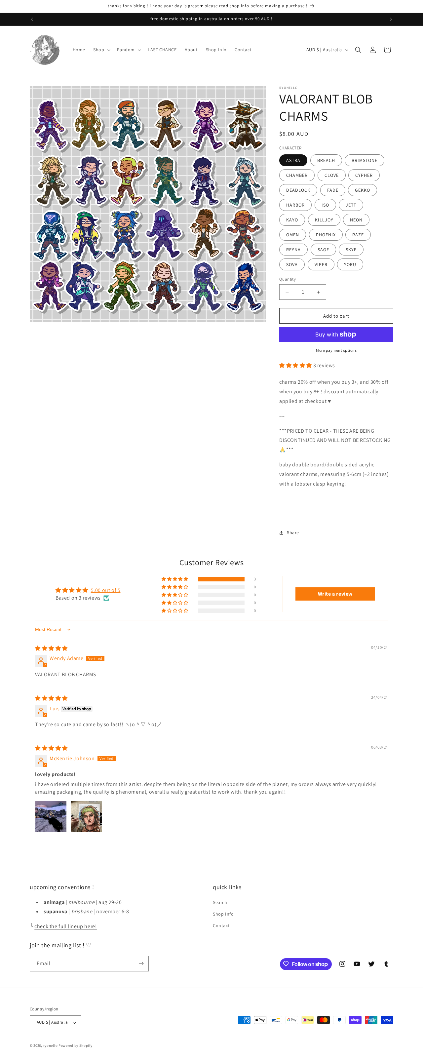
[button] (101, 50)
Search (220, 902)
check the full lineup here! (65, 926)
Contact (221, 925)
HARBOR (295, 205)
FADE (332, 190)
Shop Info (223, 914)
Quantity (287, 279)
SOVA (292, 264)
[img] (51, 648)
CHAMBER (297, 175)
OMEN (292, 235)
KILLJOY (324, 220)
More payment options (336, 350)
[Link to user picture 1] (51, 817)
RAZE (358, 235)
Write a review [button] (335, 593)
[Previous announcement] (32, 19)
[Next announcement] (391, 19)
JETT (351, 205)
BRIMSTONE (364, 160)
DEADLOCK (298, 190)
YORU (350, 264)
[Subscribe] (141, 963)
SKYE (351, 250)
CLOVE (332, 175)
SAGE (323, 250)
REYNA (293, 250)
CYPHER (364, 175)
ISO (325, 205)
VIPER (321, 264)
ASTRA (293, 160)
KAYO (292, 220)
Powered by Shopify (75, 1045)
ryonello (50, 1045)
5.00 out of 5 (106, 590)
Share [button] (293, 532)
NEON (356, 220)
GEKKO (362, 190)
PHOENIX (326, 235)
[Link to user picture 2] (86, 817)
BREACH (326, 160)
